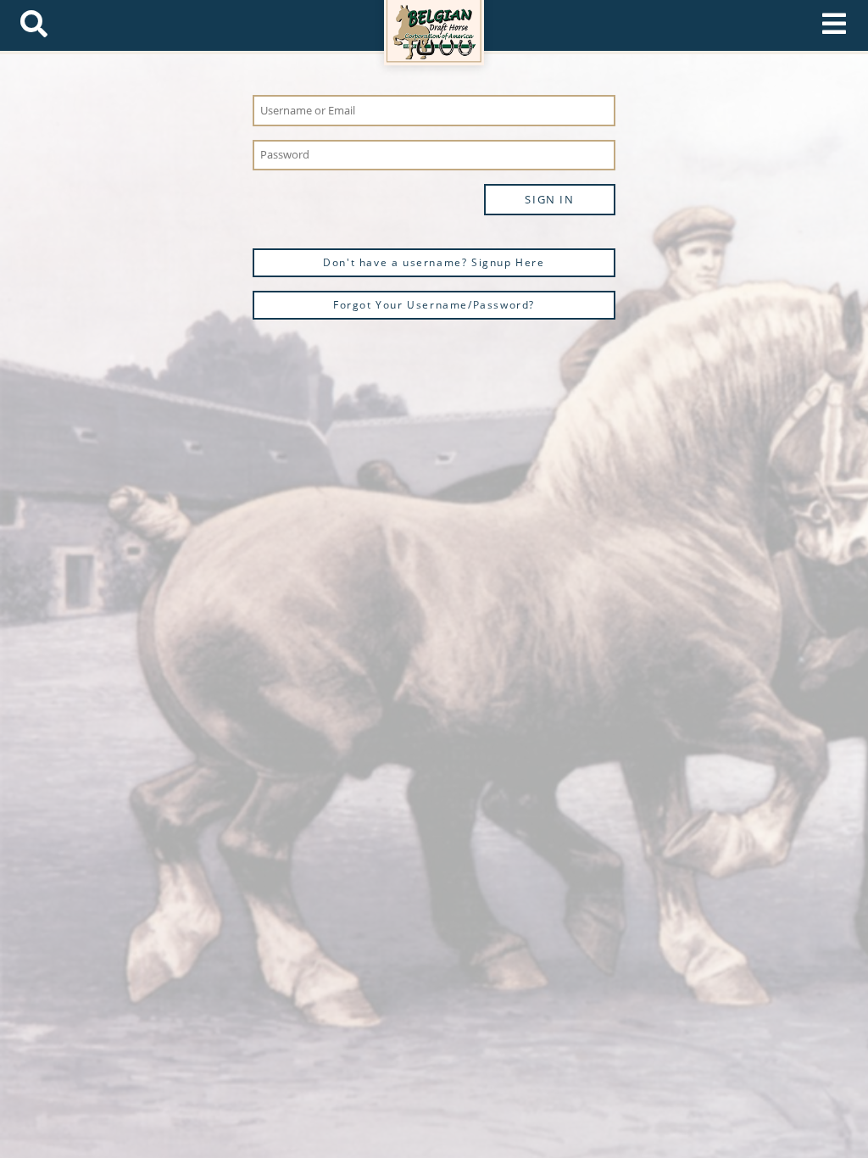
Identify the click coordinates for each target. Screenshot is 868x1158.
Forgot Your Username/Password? (434, 305)
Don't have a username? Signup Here (433, 262)
